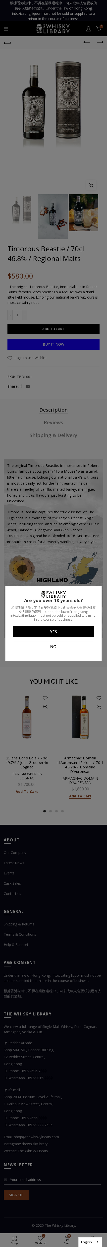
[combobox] (90, 1242)
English (86, 1242)
